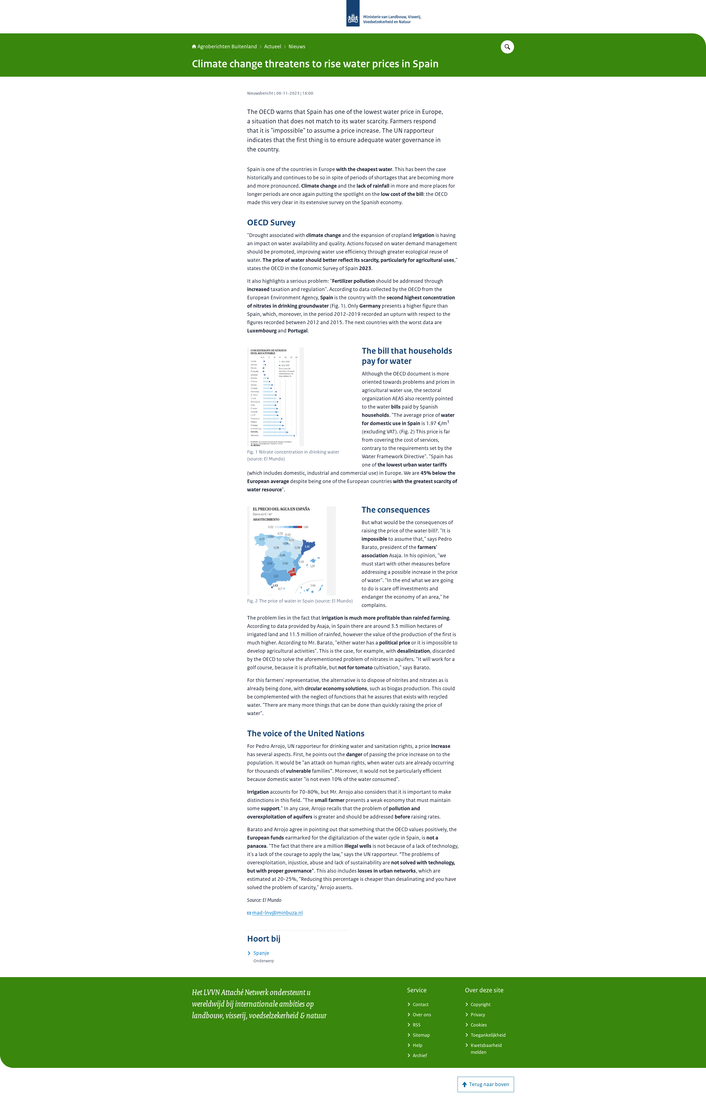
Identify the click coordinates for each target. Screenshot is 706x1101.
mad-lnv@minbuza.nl (277, 913)
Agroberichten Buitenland (227, 46)
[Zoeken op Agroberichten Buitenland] (507, 47)
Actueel (272, 46)
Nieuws (296, 46)
